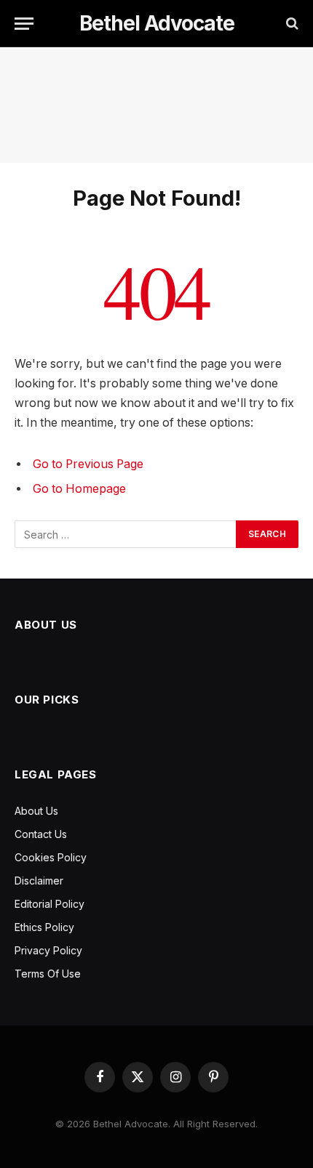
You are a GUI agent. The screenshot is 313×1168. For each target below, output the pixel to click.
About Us (36, 811)
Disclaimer (39, 880)
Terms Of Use (48, 973)
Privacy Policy (48, 950)
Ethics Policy (44, 927)
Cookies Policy (51, 857)
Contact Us (41, 834)
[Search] (290, 23)
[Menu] (24, 23)
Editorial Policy (49, 904)
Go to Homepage (79, 489)
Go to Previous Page (88, 464)
